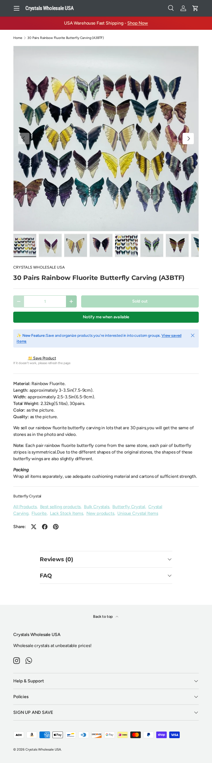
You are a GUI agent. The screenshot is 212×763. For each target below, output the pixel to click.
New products (100, 513)
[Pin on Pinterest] (55, 526)
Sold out (140, 301)
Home (17, 37)
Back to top (103, 616)
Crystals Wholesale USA (43, 749)
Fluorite (39, 513)
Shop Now (137, 23)
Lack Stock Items (66, 513)
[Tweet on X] (33, 526)
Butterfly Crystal (27, 496)
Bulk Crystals (96, 506)
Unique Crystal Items (137, 513)
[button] (195, 8)
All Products (25, 506)
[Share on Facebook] (44, 526)
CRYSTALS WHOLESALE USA (39, 267)
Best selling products (60, 506)
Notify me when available (106, 316)
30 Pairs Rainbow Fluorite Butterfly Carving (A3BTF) (65, 37)
